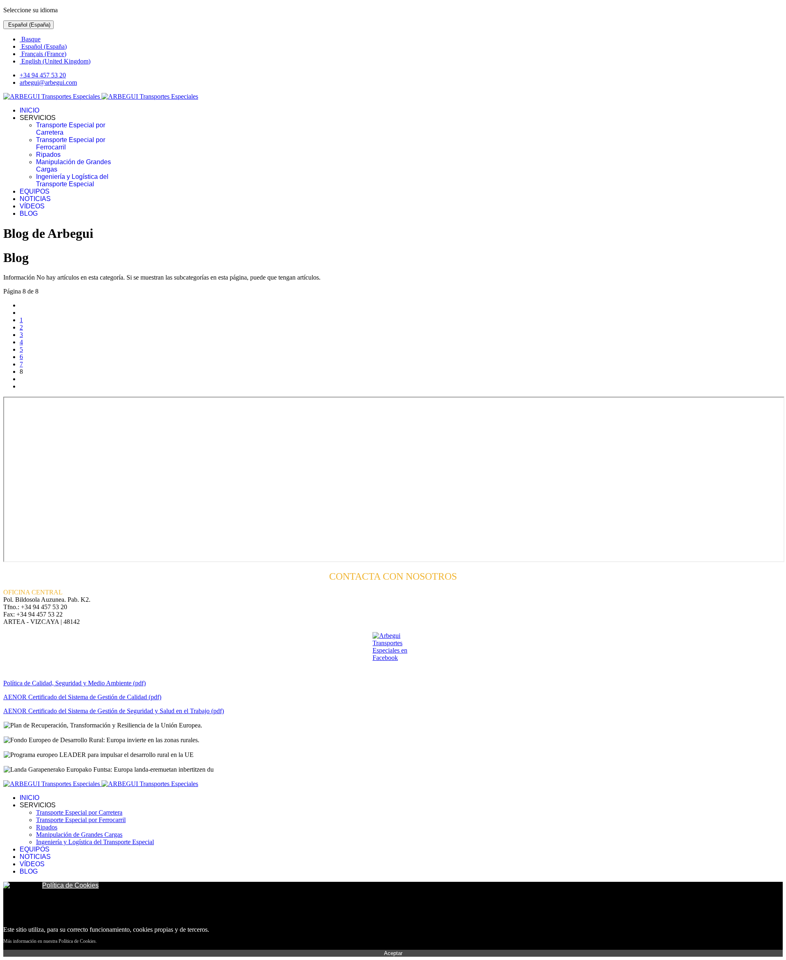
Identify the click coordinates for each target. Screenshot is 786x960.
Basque (30, 39)
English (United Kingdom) (55, 61)
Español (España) (28, 25)
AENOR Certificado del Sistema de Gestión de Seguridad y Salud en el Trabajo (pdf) (113, 710)
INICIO (29, 110)
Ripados (48, 154)
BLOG (29, 213)
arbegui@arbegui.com (48, 82)
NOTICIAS (35, 198)
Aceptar (393, 953)
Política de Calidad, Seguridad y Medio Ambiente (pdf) (74, 683)
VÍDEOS (32, 206)
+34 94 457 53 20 (43, 75)
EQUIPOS (35, 191)
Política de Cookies (70, 885)
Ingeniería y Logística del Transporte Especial (72, 180)
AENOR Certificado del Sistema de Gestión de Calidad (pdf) (82, 696)
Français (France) (43, 53)
